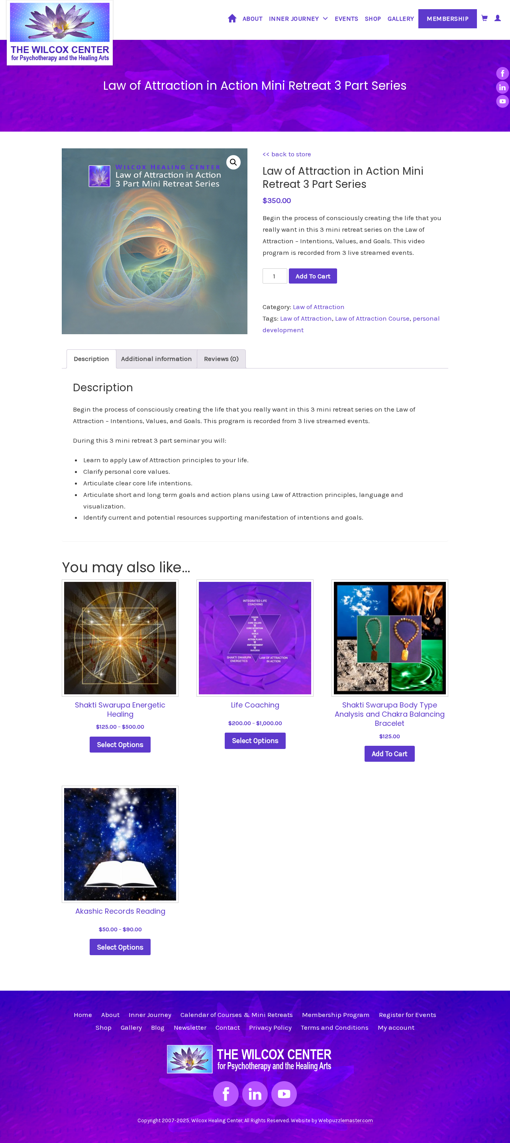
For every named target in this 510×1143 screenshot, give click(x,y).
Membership (448, 18)
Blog (158, 1027)
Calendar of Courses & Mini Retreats (236, 1015)
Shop (373, 18)
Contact (228, 1027)
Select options (120, 744)
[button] (233, 162)
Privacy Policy (270, 1027)
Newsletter (190, 1027)
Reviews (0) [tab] (221, 359)
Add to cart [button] (390, 753)
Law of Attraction (319, 307)
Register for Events (407, 1015)
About (253, 18)
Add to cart (313, 276)
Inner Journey (294, 18)
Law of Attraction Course (372, 318)
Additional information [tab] (156, 359)
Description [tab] (91, 359)
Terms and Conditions (335, 1027)
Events (346, 18)
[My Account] (498, 18)
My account (396, 1027)
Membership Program (336, 1015)
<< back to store (287, 154)
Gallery (401, 18)
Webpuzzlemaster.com (345, 1120)
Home (232, 21)
